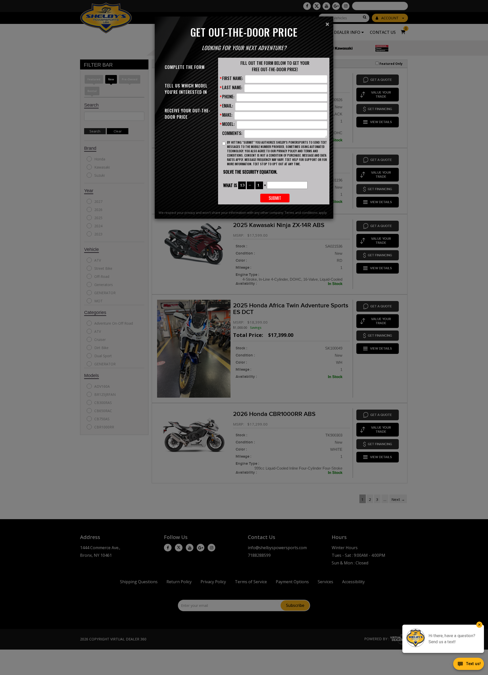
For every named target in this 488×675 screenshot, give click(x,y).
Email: (227, 105)
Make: (227, 115)
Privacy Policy (287, 151)
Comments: (232, 133)
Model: (228, 124)
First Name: (232, 78)
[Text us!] (468, 665)
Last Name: (232, 87)
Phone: (228, 96)
